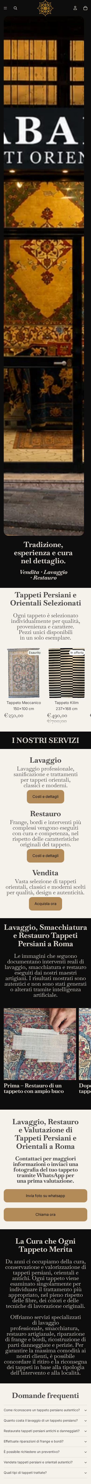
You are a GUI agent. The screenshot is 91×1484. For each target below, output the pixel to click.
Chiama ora (45, 1214)
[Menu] (5, 8)
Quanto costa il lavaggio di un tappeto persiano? (41, 1420)
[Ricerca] (15, 8)
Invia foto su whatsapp (45, 1195)
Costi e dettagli (45, 796)
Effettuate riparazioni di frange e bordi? (33, 1441)
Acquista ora (45, 903)
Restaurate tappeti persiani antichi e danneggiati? (42, 1431)
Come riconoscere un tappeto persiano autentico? (42, 1410)
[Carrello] (85, 8)
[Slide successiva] (82, 686)
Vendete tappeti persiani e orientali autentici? (38, 1462)
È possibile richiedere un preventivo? (32, 1452)
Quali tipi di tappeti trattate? (25, 1472)
